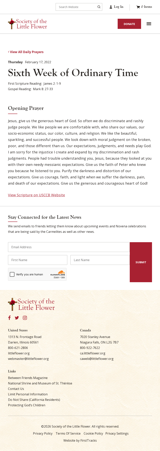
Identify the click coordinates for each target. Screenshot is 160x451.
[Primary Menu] (149, 24)
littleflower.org (19, 353)
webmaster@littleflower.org (28, 359)
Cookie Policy (93, 433)
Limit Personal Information (28, 394)
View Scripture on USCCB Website (36, 195)
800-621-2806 (18, 348)
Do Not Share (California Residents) (34, 400)
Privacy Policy (42, 433)
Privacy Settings (117, 433)
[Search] (99, 7)
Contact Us (16, 389)
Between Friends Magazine (28, 378)
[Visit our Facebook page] (9, 318)
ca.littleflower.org (92, 353)
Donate (129, 24)
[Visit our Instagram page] (25, 318)
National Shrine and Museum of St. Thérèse (40, 383)
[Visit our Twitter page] (17, 318)
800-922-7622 (90, 348)
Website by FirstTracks (80, 440)
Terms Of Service (68, 433)
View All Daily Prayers (26, 52)
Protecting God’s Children (26, 405)
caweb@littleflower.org (97, 359)
